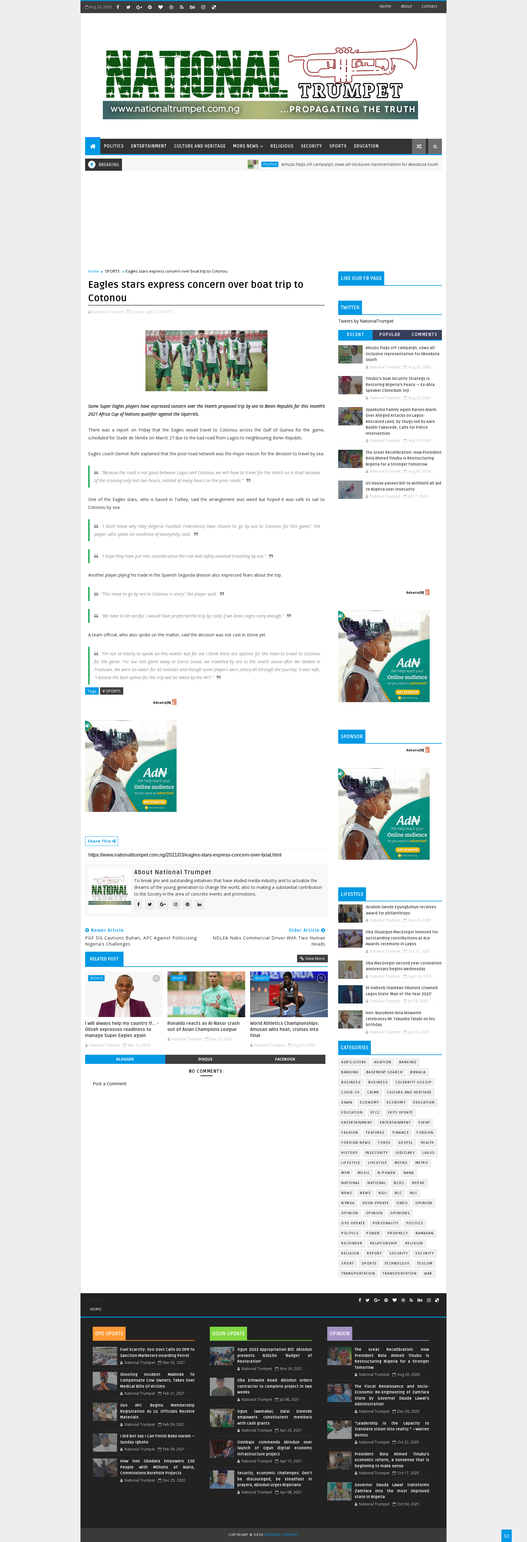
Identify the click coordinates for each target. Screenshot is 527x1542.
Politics (230, 164)
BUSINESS (378, 1082)
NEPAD (418, 1183)
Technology (397, 1263)
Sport (347, 1263)
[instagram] (203, 7)
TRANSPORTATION (400, 1273)
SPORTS (338, 146)
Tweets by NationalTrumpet (366, 321)
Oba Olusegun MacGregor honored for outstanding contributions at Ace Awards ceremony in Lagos (402, 938)
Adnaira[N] (162, 702)
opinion (423, 1203)
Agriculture (354, 1062)
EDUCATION (366, 146)
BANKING (350, 1072)
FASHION (349, 1132)
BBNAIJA (418, 1072)
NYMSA (348, 1203)
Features (375, 1132)
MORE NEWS (246, 146)
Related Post (104, 959)
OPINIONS (400, 1213)
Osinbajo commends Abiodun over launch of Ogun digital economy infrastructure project (274, 1448)
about (406, 6)
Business (351, 1082)
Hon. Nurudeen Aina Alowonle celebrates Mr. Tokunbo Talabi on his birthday (400, 1019)
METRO (421, 1163)
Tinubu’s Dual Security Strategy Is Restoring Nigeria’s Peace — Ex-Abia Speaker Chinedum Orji (400, 384)
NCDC (399, 1183)
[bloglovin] (160, 7)
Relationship (384, 1243)
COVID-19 (350, 1092)
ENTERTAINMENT (149, 146)
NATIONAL (376, 1183)
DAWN (346, 1102)
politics (415, 1223)
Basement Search (384, 1072)
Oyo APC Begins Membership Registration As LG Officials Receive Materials (157, 1411)
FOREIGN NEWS (356, 1142)
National (350, 1183)
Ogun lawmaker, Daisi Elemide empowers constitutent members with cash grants (274, 1417)
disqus (205, 1059)
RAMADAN (425, 1233)
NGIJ (382, 1193)
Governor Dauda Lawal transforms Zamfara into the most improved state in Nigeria (392, 1491)
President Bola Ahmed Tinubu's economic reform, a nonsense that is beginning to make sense (392, 1460)
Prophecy (398, 1233)
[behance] (192, 7)
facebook (285, 1059)
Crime (373, 1092)
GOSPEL (405, 1142)
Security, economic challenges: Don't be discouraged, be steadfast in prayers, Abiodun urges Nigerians (274, 1479)
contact (429, 6)
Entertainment (356, 1122)
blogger (125, 1059)
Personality (386, 1223)
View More (315, 958)
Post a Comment (110, 1083)
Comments (424, 334)
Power (373, 1233)
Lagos (428, 1152)
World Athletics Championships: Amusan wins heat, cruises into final (284, 1030)
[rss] (181, 7)
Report (374, 1253)
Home (385, 6)
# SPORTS (111, 691)
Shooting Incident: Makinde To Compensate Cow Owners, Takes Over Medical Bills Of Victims (157, 1380)
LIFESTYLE (377, 1163)
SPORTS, (166, 311)
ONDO (402, 1203)
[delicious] (213, 7)
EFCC (375, 1112)
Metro (401, 1163)
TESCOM (425, 1263)
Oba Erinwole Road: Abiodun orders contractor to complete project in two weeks (274, 1386)
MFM (345, 1173)
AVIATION (383, 1062)
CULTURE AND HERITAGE (200, 146)
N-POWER (387, 1173)
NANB (408, 1173)
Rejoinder (352, 1243)
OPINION (374, 1213)
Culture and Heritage (409, 1092)
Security (398, 1253)
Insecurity (376, 1152)
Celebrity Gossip (414, 1082)
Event (424, 1122)
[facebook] (117, 7)
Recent (355, 334)
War (428, 1273)
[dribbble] (171, 7)
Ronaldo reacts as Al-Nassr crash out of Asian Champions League (203, 1026)
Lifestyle (350, 1163)
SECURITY (311, 146)
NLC (398, 1193)
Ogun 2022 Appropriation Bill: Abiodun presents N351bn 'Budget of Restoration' (274, 1355)
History (349, 1152)
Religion (414, 1243)
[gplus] (139, 7)
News (432, 164)
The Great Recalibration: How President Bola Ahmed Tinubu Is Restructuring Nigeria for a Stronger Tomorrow (404, 458)
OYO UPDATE (353, 1223)
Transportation (358, 1273)
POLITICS (114, 146)
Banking (408, 1062)
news (346, 1193)
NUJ (413, 1193)
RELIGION (350, 1253)
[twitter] (128, 7)
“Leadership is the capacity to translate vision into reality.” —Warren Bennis (392, 1429)
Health (427, 1142)
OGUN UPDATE (375, 1203)
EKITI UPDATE (400, 1112)
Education (424, 1102)
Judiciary (405, 1152)
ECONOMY (396, 1102)
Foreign (425, 1132)
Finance (401, 1132)
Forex (384, 1142)
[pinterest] (149, 7)
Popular (390, 334)
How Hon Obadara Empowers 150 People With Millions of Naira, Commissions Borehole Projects (157, 1467)
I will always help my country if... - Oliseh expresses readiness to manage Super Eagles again (122, 1030)
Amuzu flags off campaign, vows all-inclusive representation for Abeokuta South (320, 164)
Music (364, 1173)
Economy (369, 1102)
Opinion (349, 1213)
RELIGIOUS (282, 146)
